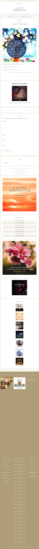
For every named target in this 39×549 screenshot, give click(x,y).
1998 (14, 541)
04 (19, 461)
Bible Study (19, 26)
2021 (14, 477)
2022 (14, 474)
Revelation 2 (17, 69)
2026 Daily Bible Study (6, 461)
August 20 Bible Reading (19, 227)
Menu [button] (20, 3)
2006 (15, 527)
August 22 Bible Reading (19, 222)
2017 (14, 491)
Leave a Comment (19, 76)
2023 (14, 471)
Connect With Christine (6, 478)
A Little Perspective (19, 9)
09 (25, 464)
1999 (14, 537)
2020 (14, 481)
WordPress (28, 547)
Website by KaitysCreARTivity (26, 546)
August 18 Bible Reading (19, 231)
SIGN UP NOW (19, 172)
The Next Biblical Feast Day (6, 466)
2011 (14, 511)
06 (21, 461)
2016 (14, 494)
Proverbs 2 (18, 66)
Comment (5, 121)
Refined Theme (15, 547)
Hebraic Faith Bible (32, 469)
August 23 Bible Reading (19, 220)
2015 (14, 497)
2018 (14, 487)
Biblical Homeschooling (32, 472)
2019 (14, 484)
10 (18, 465)
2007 (14, 524)
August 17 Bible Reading (19, 233)
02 (17, 461)
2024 (14, 467)
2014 (14, 501)
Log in (32, 547)
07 (22, 461)
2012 (14, 507)
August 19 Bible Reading (19, 229)
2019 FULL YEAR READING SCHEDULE (26, 72)
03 (18, 461)
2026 (14, 461)
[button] (6, 383)
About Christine (6, 475)
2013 (14, 504)
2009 (15, 517)
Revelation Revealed (32, 466)
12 (20, 465)
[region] (6, 383)
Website (4, 145)
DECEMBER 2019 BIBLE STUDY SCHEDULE (13, 72)
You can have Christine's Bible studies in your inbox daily (19, 168)
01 (16, 461)
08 (23, 464)
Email (4, 140)
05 (20, 461)
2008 (14, 521)
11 (19, 465)
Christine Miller (17, 546)
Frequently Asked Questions (6, 472)
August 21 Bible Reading (19, 225)
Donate (6, 483)
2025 (14, 464)
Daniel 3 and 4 (23, 64)
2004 (15, 534)
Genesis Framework (22, 547)
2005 (14, 531)
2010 (14, 514)
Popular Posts (6, 469)
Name (4, 135)
